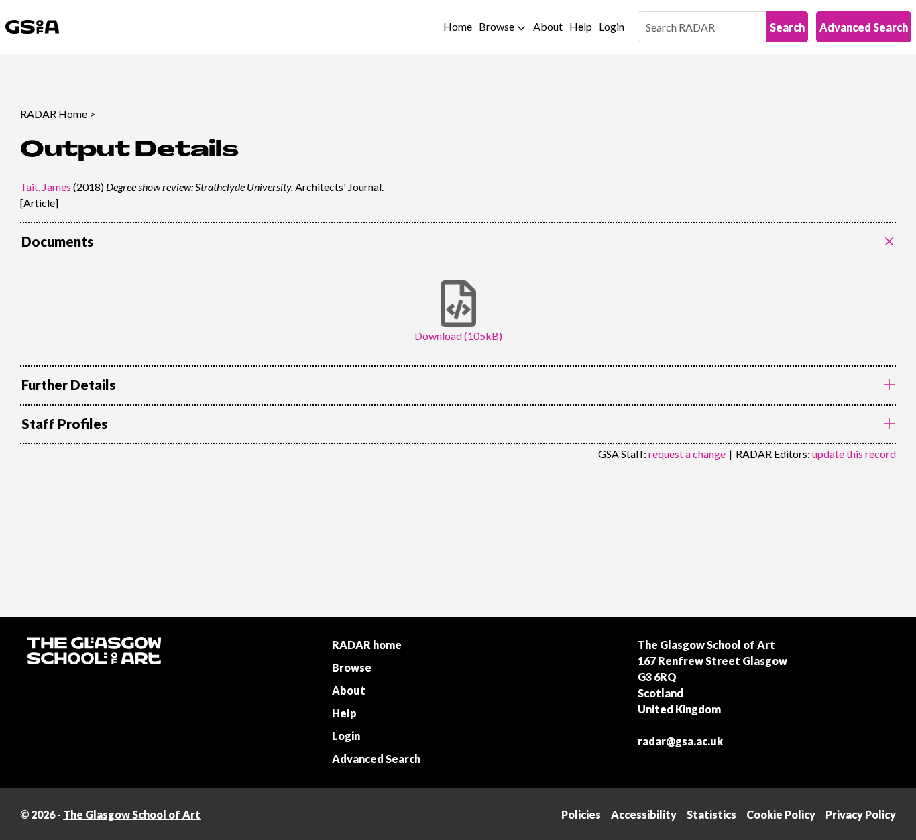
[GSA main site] (32, 27)
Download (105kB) (458, 335)
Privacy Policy (860, 814)
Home (457, 26)
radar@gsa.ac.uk (680, 741)
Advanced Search (863, 27)
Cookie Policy (780, 814)
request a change (687, 453)
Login (611, 26)
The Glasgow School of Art (706, 644)
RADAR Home (53, 113)
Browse (496, 26)
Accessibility (644, 814)
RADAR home (367, 644)
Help (580, 26)
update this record (854, 453)
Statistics (711, 814)
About (548, 26)
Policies (581, 814)
